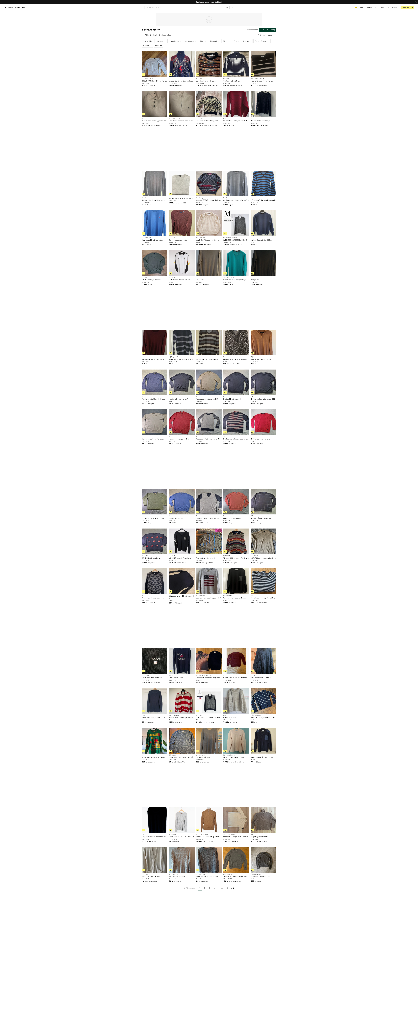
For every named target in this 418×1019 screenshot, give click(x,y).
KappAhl (174, 755)
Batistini (147, 198)
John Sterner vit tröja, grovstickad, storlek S (154, 121)
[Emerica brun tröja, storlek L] (209, 541)
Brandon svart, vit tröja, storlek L (235, 359)
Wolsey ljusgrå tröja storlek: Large (181, 198)
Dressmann (229, 198)
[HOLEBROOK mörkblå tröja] (263, 104)
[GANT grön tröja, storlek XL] (154, 263)
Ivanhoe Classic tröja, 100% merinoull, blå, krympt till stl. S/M (262, 240)
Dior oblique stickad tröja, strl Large (207, 121)
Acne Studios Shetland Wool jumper (233, 757)
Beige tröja (200, 280)
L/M (224, 556)
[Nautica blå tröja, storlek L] (236, 382)
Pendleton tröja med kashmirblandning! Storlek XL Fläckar (179, 518)
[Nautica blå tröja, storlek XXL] (263, 501)
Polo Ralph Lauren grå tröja (260, 876)
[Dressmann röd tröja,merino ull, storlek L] (154, 342)
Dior (202, 118)
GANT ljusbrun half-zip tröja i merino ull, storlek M (261, 359)
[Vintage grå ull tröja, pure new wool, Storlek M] (154, 581)
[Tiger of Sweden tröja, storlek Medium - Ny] (263, 64)
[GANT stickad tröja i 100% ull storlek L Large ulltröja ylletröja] (263, 661)
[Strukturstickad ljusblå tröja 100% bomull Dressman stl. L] (236, 183)
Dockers (256, 556)
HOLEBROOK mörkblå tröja (260, 121)
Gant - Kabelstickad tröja (178, 240)
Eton (200, 78)
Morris (174, 834)
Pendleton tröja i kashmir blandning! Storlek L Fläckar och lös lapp (236, 518)
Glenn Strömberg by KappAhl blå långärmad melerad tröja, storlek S (181, 757)
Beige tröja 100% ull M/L (259, 837)
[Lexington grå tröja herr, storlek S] (209, 581)
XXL (252, 397)
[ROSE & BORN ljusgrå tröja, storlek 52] (154, 64)
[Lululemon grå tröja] (209, 741)
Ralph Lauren (176, 118)
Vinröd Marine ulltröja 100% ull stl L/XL (235, 121)
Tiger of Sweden (258, 78)
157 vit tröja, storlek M (177, 876)
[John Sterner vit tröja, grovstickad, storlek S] (154, 104)
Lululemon (202, 755)
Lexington (202, 595)
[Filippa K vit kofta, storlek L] (154, 860)
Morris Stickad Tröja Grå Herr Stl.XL (182, 837)
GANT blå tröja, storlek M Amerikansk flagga (151, 558)
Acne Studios (231, 755)
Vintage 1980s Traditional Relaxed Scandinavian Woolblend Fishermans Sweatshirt (208, 200)
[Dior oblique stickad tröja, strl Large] (209, 104)
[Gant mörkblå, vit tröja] (236, 64)
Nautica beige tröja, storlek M (207, 399)
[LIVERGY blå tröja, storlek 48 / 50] (154, 701)
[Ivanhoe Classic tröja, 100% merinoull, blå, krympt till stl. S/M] (263, 223)
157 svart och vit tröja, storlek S (208, 876)
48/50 (144, 715)
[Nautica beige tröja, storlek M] (209, 382)
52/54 (143, 834)
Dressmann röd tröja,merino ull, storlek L (153, 359)
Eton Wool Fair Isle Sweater (206, 81)
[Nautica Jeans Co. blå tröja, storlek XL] (236, 422)
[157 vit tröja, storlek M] (182, 860)
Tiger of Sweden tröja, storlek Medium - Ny (262, 81)
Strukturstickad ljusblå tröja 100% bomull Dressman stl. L (235, 200)
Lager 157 (174, 357)
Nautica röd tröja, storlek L (260, 439)
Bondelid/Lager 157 (205, 675)
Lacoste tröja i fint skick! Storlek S (208, 518)
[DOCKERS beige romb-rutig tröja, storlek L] (263, 541)
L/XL (197, 118)
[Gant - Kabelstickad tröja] (182, 223)
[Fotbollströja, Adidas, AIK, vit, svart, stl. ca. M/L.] (182, 263)
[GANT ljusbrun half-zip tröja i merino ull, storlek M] (263, 342)
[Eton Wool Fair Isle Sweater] (209, 64)
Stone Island (231, 834)
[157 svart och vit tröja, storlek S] (209, 860)
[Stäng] (416, 2)
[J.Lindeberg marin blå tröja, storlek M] (182, 581)
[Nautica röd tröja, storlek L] (263, 422)
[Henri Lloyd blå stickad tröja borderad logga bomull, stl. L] (154, 223)
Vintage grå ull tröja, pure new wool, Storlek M (153, 598)
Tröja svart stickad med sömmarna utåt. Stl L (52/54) (154, 837)
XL (142, 198)
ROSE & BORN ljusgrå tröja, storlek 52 (154, 81)
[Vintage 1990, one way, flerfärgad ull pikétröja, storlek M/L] (236, 541)
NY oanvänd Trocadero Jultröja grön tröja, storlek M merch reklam (154, 757)
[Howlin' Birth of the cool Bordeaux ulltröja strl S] (236, 661)
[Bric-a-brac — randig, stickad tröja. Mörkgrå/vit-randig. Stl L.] (263, 581)
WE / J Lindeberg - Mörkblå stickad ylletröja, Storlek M (263, 718)
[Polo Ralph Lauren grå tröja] (263, 860)
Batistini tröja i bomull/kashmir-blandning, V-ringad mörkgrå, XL (153, 200)
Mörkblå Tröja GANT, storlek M (180, 558)
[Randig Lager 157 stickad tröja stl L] (182, 342)
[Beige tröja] (209, 263)
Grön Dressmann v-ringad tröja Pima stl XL (234, 280)
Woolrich (147, 516)
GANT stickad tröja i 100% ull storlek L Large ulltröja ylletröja (262, 678)
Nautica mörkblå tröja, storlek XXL (263, 399)
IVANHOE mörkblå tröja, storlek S (262, 757)
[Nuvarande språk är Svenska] (356, 7)
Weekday (229, 595)
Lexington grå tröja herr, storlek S (208, 598)
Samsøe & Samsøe (232, 237)
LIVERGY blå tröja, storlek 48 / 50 (154, 717)
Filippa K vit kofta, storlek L (152, 876)
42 (222, 888)
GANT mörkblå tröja (176, 678)
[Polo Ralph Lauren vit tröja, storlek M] (182, 104)
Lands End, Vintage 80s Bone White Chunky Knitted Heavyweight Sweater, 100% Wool (208, 240)
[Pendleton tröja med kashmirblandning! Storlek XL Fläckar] (182, 501)
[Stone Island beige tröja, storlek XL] (236, 820)
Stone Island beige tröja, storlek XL (236, 837)
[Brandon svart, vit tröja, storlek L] (236, 342)
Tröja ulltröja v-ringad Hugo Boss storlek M (235, 877)
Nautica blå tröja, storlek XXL (261, 518)
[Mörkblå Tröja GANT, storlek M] (182, 541)
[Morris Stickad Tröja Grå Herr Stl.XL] (182, 820)
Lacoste (201, 516)
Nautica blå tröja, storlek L (232, 399)
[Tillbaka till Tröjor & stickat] (142, 35)
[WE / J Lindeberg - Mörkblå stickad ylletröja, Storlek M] (263, 701)
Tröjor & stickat (151, 35)
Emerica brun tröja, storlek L (206, 558)
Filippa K (147, 874)
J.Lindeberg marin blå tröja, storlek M (181, 597)
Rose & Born (149, 78)
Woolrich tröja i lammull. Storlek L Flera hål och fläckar (153, 518)
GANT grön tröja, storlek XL (152, 280)
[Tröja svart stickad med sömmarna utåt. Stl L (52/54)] (154, 820)
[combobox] (186, 7)
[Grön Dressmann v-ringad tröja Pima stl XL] (236, 263)
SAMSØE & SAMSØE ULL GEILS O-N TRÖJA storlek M (236, 240)
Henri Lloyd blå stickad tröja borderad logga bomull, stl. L (152, 240)
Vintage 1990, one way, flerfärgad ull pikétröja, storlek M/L (236, 558)
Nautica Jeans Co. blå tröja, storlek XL (236, 439)
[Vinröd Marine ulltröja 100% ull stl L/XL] (236, 104)
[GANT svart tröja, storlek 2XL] (154, 661)
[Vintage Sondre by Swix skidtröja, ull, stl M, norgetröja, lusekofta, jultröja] (182, 64)
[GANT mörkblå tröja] (182, 661)
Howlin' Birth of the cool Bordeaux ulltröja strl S (235, 678)
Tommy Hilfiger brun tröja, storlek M (208, 837)
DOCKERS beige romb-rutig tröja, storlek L (263, 558)
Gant (227, 78)
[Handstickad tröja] (236, 701)
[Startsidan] (20, 7)
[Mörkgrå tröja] (263, 263)
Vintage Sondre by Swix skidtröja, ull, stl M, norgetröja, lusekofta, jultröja (181, 81)
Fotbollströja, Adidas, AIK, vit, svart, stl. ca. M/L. (179, 280)
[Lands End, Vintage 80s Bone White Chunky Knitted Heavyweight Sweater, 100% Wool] (209, 223)
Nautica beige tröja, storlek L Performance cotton (152, 439)
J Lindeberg (257, 715)
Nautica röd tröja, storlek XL (179, 439)
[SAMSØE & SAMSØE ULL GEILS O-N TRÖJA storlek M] (236, 223)
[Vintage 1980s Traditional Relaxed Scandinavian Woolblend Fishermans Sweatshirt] (209, 183)
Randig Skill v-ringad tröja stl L (207, 359)
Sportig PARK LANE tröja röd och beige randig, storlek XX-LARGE (181, 718)
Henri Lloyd (148, 237)
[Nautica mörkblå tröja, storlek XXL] (263, 382)
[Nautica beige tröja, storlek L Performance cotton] (154, 422)
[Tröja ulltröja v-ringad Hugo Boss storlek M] (236, 860)
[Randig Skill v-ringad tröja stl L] (209, 342)
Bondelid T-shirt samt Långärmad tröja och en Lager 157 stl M (208, 678)
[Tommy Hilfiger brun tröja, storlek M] (209, 820)
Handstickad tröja (229, 717)
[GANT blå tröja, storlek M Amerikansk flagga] (154, 541)
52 (142, 78)
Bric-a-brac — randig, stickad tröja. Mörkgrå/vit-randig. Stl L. (263, 598)
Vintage (201, 198)
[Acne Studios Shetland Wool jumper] (236, 741)
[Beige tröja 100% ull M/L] (263, 820)
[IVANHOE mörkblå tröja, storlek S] (263, 741)
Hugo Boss (229, 874)
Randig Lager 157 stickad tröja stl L (182, 359)
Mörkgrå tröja (255, 280)
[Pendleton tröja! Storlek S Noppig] (154, 382)
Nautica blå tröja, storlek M (179, 399)
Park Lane (176, 715)
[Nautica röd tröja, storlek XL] (182, 422)
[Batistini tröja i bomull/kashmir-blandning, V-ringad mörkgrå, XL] (154, 183)
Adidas (174, 277)
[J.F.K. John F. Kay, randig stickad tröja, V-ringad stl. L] (263, 183)
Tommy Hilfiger (204, 834)
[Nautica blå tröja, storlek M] (182, 382)
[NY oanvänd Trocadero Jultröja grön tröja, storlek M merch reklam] (154, 741)
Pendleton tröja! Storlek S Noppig (154, 399)
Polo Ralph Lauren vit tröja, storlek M (181, 121)
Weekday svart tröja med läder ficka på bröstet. (234, 598)
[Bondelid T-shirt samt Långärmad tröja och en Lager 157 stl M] (209, 661)
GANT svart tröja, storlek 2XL (152, 678)
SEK (361, 7)
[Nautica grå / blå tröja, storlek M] (209, 422)
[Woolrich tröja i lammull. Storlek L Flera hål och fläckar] (154, 501)
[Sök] (227, 7)
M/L (197, 237)
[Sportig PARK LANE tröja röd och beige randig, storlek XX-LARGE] (182, 701)
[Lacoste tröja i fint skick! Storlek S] (209, 501)
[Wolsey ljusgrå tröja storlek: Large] (182, 183)
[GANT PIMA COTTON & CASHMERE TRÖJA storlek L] (209, 701)
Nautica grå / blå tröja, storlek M (208, 439)
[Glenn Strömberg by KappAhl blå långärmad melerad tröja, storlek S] (182, 741)
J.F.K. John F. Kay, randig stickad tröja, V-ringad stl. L (263, 200)
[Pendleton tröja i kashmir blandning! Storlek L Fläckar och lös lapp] (236, 501)
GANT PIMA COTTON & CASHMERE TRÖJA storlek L (209, 718)
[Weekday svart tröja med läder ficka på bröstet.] (236, 581)
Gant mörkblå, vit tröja (231, 81)
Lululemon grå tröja (203, 757)
